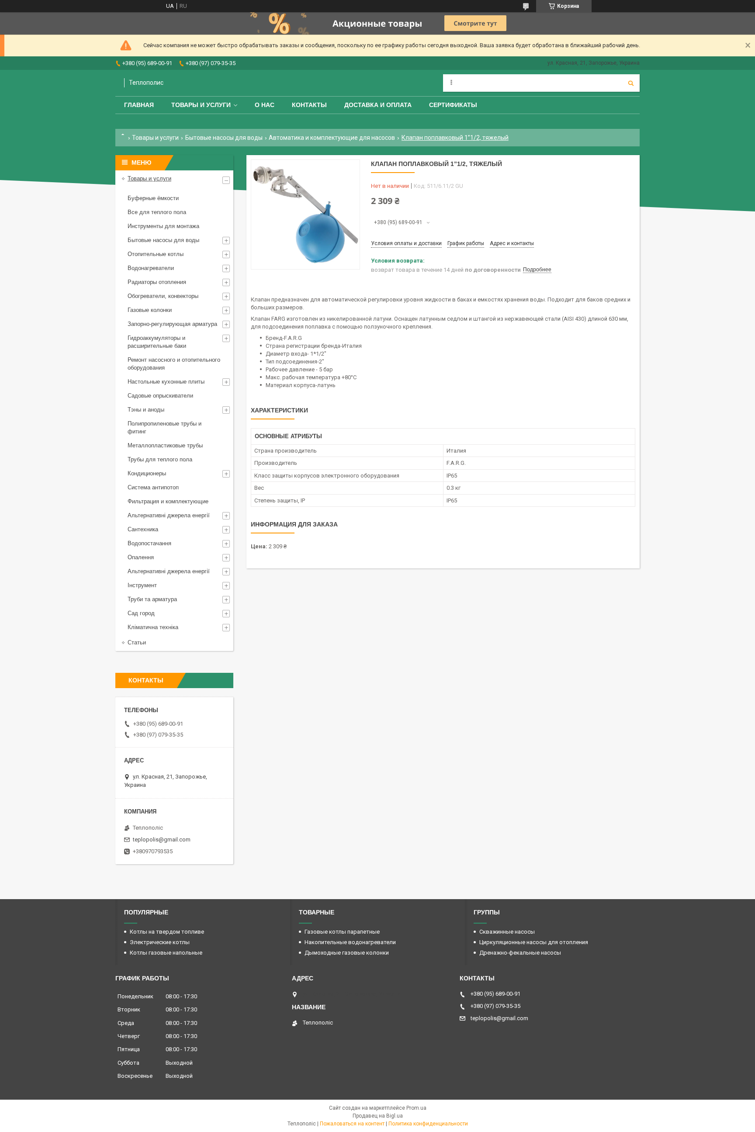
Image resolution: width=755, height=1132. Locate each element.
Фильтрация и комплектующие (168, 501)
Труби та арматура (152, 599)
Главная (139, 104)
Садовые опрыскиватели (160, 395)
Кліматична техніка (153, 627)
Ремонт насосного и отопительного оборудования (174, 364)
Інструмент (142, 585)
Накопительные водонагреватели (350, 942)
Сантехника (143, 529)
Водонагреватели (151, 268)
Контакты (309, 104)
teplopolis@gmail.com (161, 839)
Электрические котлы (160, 942)
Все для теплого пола (157, 212)
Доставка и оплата (378, 104)
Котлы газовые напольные (166, 952)
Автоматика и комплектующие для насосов (332, 137)
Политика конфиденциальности (428, 1124)
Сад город (141, 613)
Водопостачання (149, 543)
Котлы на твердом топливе (167, 931)
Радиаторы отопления (157, 282)
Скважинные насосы (507, 931)
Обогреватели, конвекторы (163, 296)
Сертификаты (453, 104)
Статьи (137, 642)
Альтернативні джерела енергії (169, 515)
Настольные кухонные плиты (166, 381)
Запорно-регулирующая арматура (172, 324)
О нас (264, 104)
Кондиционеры (147, 473)
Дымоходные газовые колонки (347, 952)
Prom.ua (416, 1108)
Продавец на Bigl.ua (378, 1116)
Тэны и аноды (146, 409)
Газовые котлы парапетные (342, 931)
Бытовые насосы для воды (224, 137)
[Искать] (631, 83)
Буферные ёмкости (153, 198)
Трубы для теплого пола (160, 459)
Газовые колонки (150, 310)
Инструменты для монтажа (163, 226)
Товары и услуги (201, 104)
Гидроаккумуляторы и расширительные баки (157, 342)
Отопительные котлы (156, 254)
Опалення (141, 557)
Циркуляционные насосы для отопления (533, 942)
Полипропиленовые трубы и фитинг (164, 427)
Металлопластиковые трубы (165, 445)
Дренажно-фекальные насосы (520, 952)
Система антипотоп (153, 487)
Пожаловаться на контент (352, 1124)
